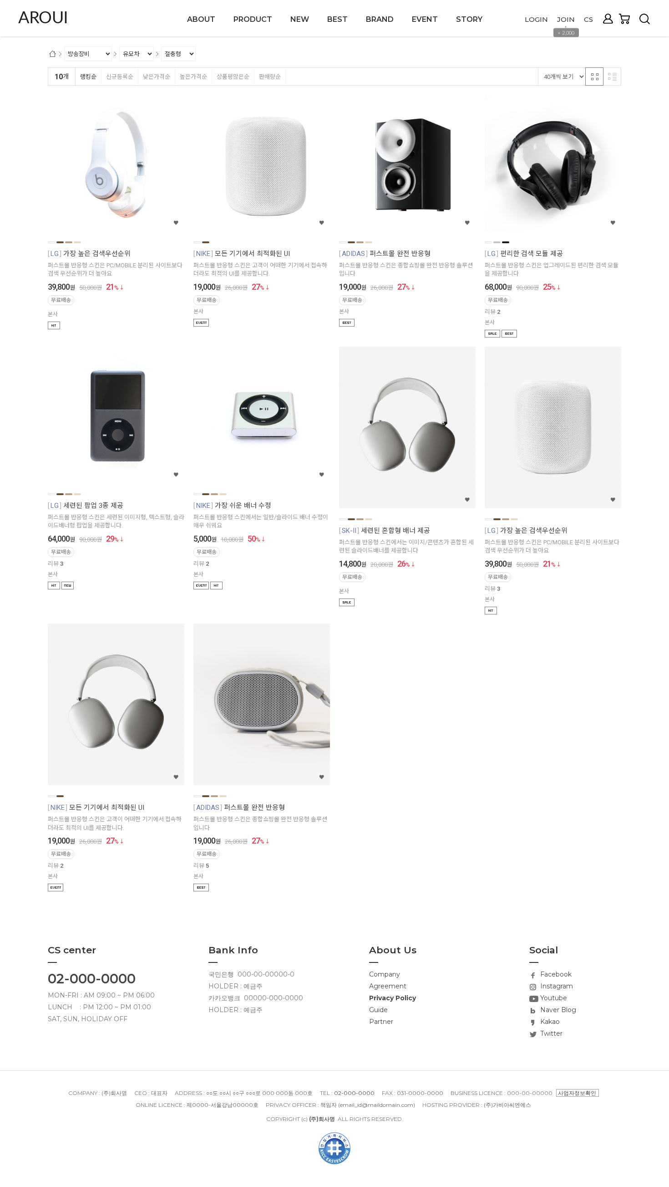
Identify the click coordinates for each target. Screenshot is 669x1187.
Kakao (549, 1022)
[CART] (627, 19)
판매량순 (270, 76)
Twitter (550, 1033)
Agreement (387, 986)
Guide (378, 1010)
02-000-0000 (92, 979)
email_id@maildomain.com (376, 1104)
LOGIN (536, 19)
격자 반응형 (594, 76)
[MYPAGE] (610, 19)
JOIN (566, 19)
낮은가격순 (156, 76)
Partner (381, 1022)
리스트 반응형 (612, 76)
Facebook (555, 974)
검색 (645, 19)
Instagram (555, 986)
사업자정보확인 (577, 1093)
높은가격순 (193, 76)
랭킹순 (88, 76)
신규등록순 (119, 76)
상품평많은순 (233, 76)
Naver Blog (557, 1010)
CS (588, 19)
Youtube (552, 998)
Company (384, 974)
